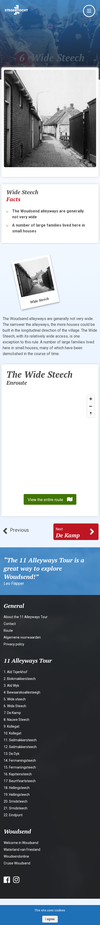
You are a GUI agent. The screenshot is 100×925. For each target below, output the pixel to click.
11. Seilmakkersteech (20, 740)
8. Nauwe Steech (16, 719)
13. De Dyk (11, 753)
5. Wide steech (15, 699)
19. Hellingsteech (17, 794)
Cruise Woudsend (17, 863)
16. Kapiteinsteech (18, 774)
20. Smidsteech (15, 801)
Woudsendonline (16, 856)
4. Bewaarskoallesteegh (22, 692)
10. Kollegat (12, 733)
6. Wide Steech (15, 706)
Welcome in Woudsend (21, 842)
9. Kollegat (11, 726)
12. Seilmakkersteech (20, 747)
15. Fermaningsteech (20, 767)
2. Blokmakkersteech (20, 678)
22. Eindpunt (13, 815)
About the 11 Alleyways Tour (26, 617)
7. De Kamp (12, 712)
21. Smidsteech (15, 808)
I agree (50, 919)
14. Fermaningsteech (20, 760)
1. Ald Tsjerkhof (15, 672)
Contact (10, 623)
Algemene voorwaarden (22, 637)
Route (8, 630)
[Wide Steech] (35, 282)
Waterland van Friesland (22, 849)
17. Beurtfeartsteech (20, 781)
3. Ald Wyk (11, 685)
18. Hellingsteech (17, 787)
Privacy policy (14, 644)
